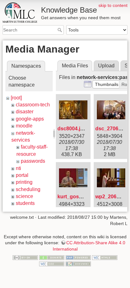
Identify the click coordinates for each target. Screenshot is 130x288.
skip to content (112, 5)
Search (60, 30)
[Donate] (51, 257)
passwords (33, 161)
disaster (24, 111)
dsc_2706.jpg (111, 128)
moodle (24, 125)
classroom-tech (33, 104)
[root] (16, 97)
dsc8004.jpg (71, 128)
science (24, 196)
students (25, 203)
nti (18, 168)
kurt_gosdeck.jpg (78, 196)
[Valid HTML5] (104, 257)
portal (22, 175)
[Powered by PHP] (78, 257)
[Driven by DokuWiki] (78, 263)
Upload (106, 65)
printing (24, 182)
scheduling (28, 189)
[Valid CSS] (51, 263)
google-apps (30, 118)
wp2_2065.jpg (111, 196)
